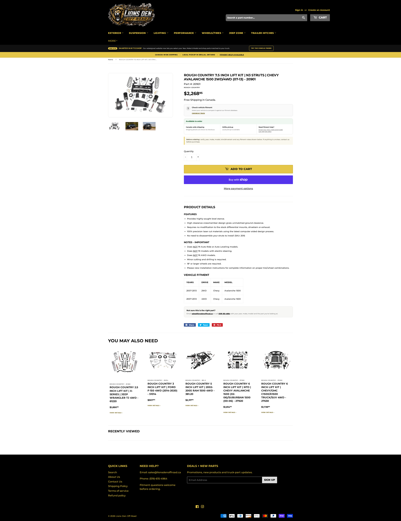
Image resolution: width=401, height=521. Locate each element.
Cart (322, 17)
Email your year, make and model (271, 129)
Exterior (115, 32)
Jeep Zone (236, 32)
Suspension (137, 32)
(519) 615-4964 (224, 314)
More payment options (238, 188)
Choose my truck (198, 113)
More (112, 40)
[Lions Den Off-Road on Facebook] (197, 506)
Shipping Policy (118, 486)
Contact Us (115, 481)
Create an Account (319, 10)
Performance (184, 32)
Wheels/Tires (212, 32)
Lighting (160, 32)
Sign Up (269, 479)
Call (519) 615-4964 (265, 131)
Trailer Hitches (263, 32)
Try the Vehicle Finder (261, 48)
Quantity (189, 151)
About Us (114, 476)
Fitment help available (232, 55)
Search (112, 472)
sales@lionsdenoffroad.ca (202, 314)
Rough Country (192, 87)
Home (110, 60)
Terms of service (118, 490)
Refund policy (117, 495)
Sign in (299, 10)
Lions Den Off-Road (126, 516)
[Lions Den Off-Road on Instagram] (202, 506)
